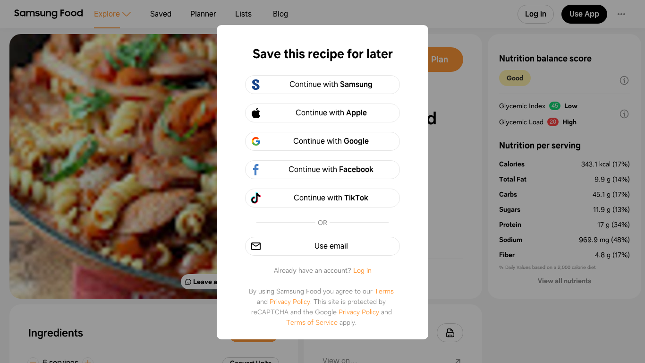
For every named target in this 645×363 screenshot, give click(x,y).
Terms (384, 291)
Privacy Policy (290, 301)
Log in (362, 270)
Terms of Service (312, 322)
